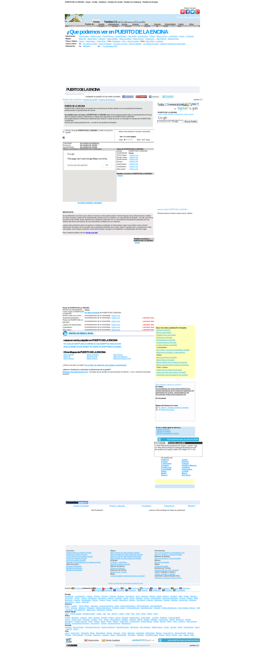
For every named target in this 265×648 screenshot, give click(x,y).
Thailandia (85, 633)
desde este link (92, 233)
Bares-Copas (162, 36)
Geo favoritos (143, 36)
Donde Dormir (108, 36)
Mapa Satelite (112, 39)
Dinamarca (92, 598)
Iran (104, 614)
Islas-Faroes (69, 602)
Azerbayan (158, 600)
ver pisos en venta (120, 44)
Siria (133, 614)
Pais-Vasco (186, 475)
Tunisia (103, 623)
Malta (196, 598)
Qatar (67, 614)
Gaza (138, 614)
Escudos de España (73, 566)
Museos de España (164, 333)
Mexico (98, 588)
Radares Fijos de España (166, 335)
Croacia (84, 598)
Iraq (108, 614)
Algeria (111, 618)
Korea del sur (168, 633)
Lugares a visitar (138, 26)
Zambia (188, 620)
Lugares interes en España (167, 345)
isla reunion (95, 623)
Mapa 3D (82, 39)
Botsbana (75, 618)
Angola (67, 618)
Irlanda (186, 596)
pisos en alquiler (135, 44)
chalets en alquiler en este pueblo (172, 44)
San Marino (129, 596)
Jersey (77, 602)
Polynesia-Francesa (92, 627)
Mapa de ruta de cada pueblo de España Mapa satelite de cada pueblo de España (125, 557)
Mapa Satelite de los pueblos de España (172, 362)
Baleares (185, 462)
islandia (167, 600)
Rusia (108, 600)
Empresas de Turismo (118, 572)
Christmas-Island (151, 635)
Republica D (165, 588)
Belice (87, 606)
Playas (160, 26)
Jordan (99, 614)
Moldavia (192, 600)
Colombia (116, 588)
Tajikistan (140, 635)
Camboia (105, 635)
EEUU (67, 606)
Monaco (97, 596)
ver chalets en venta (150, 44)
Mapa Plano (92, 39)
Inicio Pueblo (84, 36)
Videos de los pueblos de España (169, 370)
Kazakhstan (69, 596)
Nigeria (97, 621)
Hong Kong (75, 633)
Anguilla (109, 610)
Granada (157, 608)
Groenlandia (86, 600)
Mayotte (68, 623)
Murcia (184, 473)
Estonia (110, 598)
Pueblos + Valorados (117, 506)
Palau (180, 627)
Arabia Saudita (75, 614)
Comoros (181, 621)
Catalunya (186, 467)
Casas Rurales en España (166, 342)
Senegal (96, 618)
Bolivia (175, 588)
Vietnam (68, 635)
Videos (81, 41)
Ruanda (125, 618)
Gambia (147, 620)
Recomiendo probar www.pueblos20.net (171, 394)
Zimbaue (132, 620)
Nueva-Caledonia (108, 627)
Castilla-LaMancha (189, 465)
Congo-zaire (163, 620)
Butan (92, 633)
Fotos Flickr (101, 41)
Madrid (163, 473)
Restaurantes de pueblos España (79, 553)
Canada (74, 606)
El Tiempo (190, 36)
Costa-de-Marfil (174, 618)
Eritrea (156, 621)
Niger (90, 621)
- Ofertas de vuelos (163, 430)
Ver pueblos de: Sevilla (88, 145)
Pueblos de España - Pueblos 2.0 (74, 94)
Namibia (124, 620)
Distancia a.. (150, 39)
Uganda (94, 620)
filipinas (159, 633)
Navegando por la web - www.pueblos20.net (172, 392)
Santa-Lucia (90, 610)
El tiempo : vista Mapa (118, 562)
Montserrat (101, 610)
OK (107, 165)
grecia (132, 598)
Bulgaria (193, 596)
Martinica (69, 610)
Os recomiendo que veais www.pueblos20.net (173, 389)
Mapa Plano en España (165, 360)
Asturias (164, 462)
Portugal (112, 596)
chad (90, 618)
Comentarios (146, 506)
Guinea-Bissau (146, 621)
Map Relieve (161, 39)
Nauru (197, 627)
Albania (152, 596)
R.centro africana (80, 621)
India (192, 635)
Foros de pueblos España (76, 560)
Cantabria (165, 465)
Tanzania (86, 620)
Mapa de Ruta (173, 39)
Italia (180, 596)
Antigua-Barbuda (132, 608)
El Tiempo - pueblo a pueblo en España (174, 408)
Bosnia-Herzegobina (170, 598)
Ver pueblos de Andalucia (89, 143)
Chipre (77, 598)
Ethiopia (154, 620)
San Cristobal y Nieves (186, 608)
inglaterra (173, 596)
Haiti (198, 608)
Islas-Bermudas (146, 608)
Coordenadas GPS (110, 46)
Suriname (94, 606)
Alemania (144, 596)
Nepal (112, 635)
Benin (169, 621)
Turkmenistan (121, 635)
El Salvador (180, 590)
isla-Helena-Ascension (80, 623)
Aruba (116, 606)
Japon (67, 633)
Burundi (163, 621)
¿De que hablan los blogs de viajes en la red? (127, 576)
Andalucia (165, 460)
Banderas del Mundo (74, 570)
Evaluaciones (169, 506)
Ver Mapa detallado (92, 313)
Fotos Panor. (90, 41)
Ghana (171, 620)
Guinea (118, 618)
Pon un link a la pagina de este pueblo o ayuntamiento (105, 365)
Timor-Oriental (77, 635)
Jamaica (74, 608)
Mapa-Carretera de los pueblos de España (173, 365)
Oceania (157, 24)
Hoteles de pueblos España (76, 555)
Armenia (150, 600)
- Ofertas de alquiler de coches (167, 433)
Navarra (164, 475)
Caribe (181, 24)
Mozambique (115, 620)
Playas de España (163, 330)
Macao (168, 635)
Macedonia (123, 600)
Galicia (163, 471)
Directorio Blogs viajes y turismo (167, 570)
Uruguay (144, 590)
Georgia (77, 600)
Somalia (104, 618)
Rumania (120, 596)
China (124, 633)
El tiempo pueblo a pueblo (120, 564)
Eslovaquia (102, 598)
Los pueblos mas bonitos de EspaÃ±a (83, 26)
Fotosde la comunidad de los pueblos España (83, 562)
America (135, 24)
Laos (180, 635)
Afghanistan (150, 633)
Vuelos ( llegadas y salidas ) (165, 574)
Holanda (139, 598)
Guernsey (85, 602)
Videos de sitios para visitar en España (171, 372)
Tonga (75, 629)
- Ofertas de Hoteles (163, 431)
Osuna (131, 153)
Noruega (104, 596)
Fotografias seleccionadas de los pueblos (172, 375)
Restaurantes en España (166, 340)
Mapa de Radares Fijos (122, 359)
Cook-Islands (189, 627)
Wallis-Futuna (157, 627)
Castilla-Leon (166, 467)
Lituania (90, 596)
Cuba (155, 588)
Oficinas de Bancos (117, 568)
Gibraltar (174, 600)
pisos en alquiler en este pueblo (75, 347)
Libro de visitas (133, 41)
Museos (153, 26)
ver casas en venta (90, 44)
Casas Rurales (121, 36)
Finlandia (118, 598)
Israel (128, 614)
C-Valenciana (166, 464)
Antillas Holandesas (103, 608)
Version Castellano (113, 640)
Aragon (185, 460)
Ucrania (182, 598)
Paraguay (132, 590)
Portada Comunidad (81, 506)
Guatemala (156, 590)
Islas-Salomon (145, 627)
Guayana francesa (106, 606)
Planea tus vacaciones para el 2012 (168, 578)
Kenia (103, 621)
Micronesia (134, 627)
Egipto (109, 621)
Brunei (149, 614)
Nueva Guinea (78, 627)
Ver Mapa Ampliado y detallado (90, 203)
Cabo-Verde (145, 618)
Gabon (139, 620)
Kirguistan (131, 635)
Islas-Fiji (69, 629)
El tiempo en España (164, 338)
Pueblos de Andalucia (107, 100)
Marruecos (180, 620)
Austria (159, 596)
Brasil (81, 606)
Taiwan (109, 633)
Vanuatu (173, 627)
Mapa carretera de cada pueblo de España (126, 555)
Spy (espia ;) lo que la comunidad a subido (173, 350)
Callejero (121, 26)
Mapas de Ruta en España (167, 357)
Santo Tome (124, 621)
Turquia (102, 600)
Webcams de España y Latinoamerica (171, 352)
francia (125, 598)
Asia (146, 24)
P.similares (116, 41)
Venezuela (135, 588)
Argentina (146, 588)
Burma (161, 635)
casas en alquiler (105, 44)
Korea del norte (180, 633)
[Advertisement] (132, 66)
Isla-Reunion (135, 621)
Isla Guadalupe (156, 606)
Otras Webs (150, 41)
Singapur (116, 633)
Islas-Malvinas (79, 610)
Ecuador (98, 590)
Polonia (95, 600)
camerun (83, 618)
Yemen (106, 620)
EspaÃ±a (77, 588)
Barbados (90, 608)
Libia (175, 621)
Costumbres (173, 36)
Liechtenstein (80, 596)
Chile (107, 588)
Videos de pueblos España (76, 558)
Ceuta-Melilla (166, 469)
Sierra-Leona (76, 620)
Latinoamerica (113, 24)
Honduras (108, 590)
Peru (125, 588)
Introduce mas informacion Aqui (75, 372)
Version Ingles (93, 640)
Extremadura (187, 469)
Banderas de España (74, 568)
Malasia (191, 633)
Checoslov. (69, 598)
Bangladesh (100, 633)
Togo (100, 620)
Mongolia (131, 633)
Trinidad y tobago (118, 608)
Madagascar (126, 623)
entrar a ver (134, 155)
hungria (146, 598)
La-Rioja (185, 471)
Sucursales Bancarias (190, 26)
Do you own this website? (78, 165)
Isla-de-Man (183, 600)
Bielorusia (68, 600)
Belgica (166, 596)
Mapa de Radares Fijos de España (168, 558)
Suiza (138, 596)
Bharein (115, 614)
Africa (191, 24)
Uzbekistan (140, 633)
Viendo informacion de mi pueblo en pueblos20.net (175, 391)
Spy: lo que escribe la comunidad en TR (170, 553)
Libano (121, 614)
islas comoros (191, 621)
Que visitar (132, 36)
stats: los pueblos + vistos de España (168, 555)
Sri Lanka (88, 635)
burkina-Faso (135, 618)
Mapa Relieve (68, 359)
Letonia (115, 600)
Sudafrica (163, 618)
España (101, 24)
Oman (143, 614)
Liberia (67, 620)
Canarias (185, 464)
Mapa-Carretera (125, 39)
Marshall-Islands (122, 627)
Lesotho (155, 618)
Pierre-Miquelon (143, 606)
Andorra (189, 598)
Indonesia (97, 635)
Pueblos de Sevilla (90, 100)
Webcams (86, 46)
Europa (124, 24)
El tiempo (108, 26)
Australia (68, 627)
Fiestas (152, 36)
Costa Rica (186, 588)
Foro (124, 41)
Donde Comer (96, 36)
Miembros (191, 506)
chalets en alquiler (114, 347)
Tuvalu (166, 627)
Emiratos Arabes (89, 614)
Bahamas (82, 608)
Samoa (186, 635)
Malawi (115, 621)
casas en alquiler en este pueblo (92, 344)
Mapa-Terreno (138, 39)
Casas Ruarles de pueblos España (79, 557)
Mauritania (69, 621)
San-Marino (141, 600)
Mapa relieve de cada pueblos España (124, 553)
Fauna (182, 36)
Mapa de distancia (120, 357)
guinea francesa (114, 623)
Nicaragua (120, 590)
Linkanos (159, 41)
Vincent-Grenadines (127, 606)
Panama (168, 590)
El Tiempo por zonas (166, 410)
